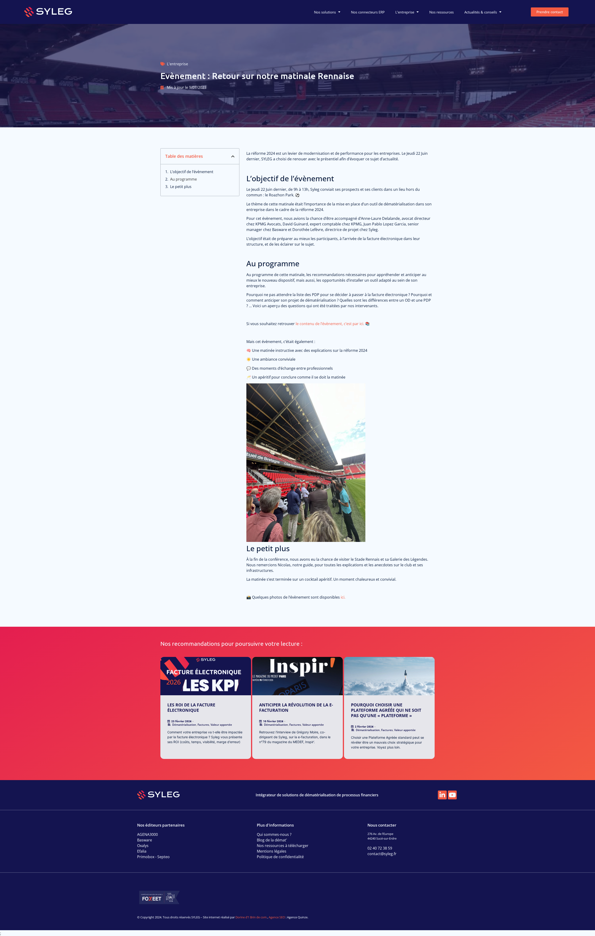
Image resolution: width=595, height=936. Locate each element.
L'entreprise (177, 63)
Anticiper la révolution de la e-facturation (296, 707)
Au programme (184, 179)
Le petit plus (181, 186)
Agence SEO (277, 917)
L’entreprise (404, 12)
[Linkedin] (442, 795)
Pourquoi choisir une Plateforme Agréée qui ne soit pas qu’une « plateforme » (386, 710)
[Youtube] (452, 795)
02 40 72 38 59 (379, 848)
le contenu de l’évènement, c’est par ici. (330, 323)
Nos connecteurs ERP (368, 12)
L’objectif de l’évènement (192, 171)
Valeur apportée (221, 725)
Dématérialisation (184, 725)
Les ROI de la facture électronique (191, 707)
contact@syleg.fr (382, 853)
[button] (233, 156)
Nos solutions (325, 12)
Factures (203, 725)
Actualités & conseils (480, 12)
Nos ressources (441, 12)
